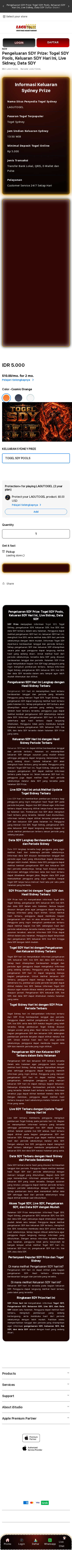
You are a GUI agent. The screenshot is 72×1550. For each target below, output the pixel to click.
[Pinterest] (15, 591)
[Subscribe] (59, 1480)
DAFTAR (53, 42)
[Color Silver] (30, 398)
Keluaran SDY (14, 748)
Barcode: (24, 69)
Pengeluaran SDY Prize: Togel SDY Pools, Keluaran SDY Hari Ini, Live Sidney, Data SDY (36, 6)
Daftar (35, 1543)
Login (21, 1543)
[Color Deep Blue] (18, 398)
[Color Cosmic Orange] (6, 398)
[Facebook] (4, 591)
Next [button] (68, 6)
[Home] (26, 27)
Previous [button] (3, 6)
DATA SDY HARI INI (16, 470)
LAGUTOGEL (33, 1516)
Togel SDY (51, 624)
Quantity (8, 524)
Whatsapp (50, 1543)
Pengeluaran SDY (17, 691)
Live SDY (12, 798)
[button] (4, 27)
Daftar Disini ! (52, 7)
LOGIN (19, 42)
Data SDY (12, 849)
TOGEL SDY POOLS (17, 458)
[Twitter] (10, 591)
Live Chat (61, 1543)
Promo (7, 1543)
